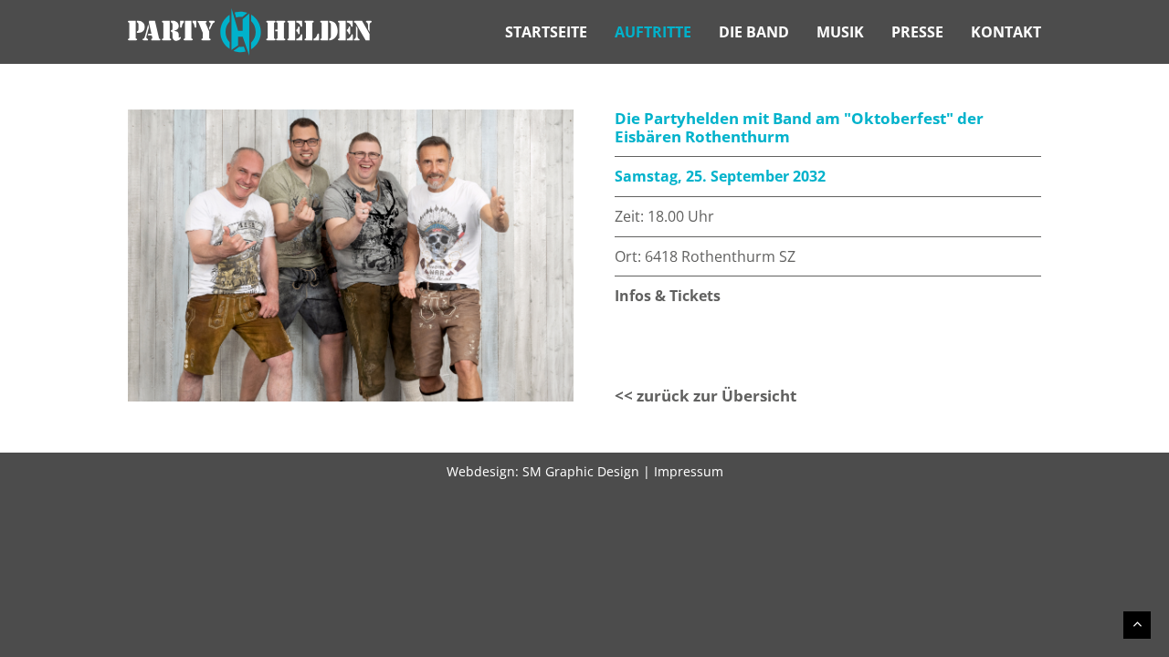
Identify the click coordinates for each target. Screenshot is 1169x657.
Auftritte (653, 32)
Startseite (546, 32)
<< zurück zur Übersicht (705, 395)
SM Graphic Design (580, 471)
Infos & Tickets (668, 296)
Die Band (754, 32)
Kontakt (1006, 32)
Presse (917, 32)
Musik (840, 32)
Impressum (688, 471)
